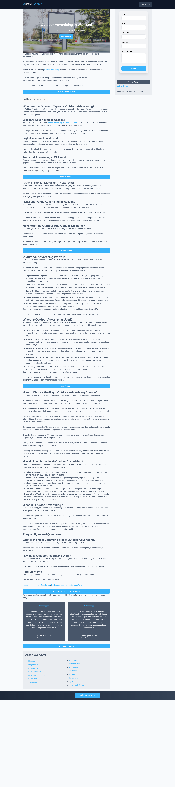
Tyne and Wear (75, 664)
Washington (73, 667)
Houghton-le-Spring (76, 685)
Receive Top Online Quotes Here (66, 591)
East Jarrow (45, 585)
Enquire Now (66, 251)
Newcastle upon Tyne (73, 585)
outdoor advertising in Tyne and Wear (62, 123)
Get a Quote (66, 36)
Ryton (71, 682)
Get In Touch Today (66, 92)
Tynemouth (32, 682)
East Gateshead (57, 585)
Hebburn (26, 585)
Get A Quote (66, 386)
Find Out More (66, 177)
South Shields (33, 679)
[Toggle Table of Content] (44, 99)
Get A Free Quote (66, 646)
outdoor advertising (51, 70)
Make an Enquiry (87, 695)
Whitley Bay (73, 660)
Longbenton (35, 585)
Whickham (73, 671)
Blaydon (72, 674)
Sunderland (73, 678)
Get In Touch (133, 82)
